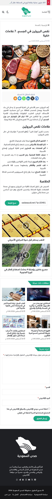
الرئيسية (45, 25)
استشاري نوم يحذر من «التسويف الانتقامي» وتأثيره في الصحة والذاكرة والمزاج (39, 305)
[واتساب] (16, 479)
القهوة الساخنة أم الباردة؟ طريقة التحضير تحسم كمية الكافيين (39, 333)
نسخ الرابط (12, 203)
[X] (32, 98)
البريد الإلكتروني (44, 398)
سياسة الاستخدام (26, 494)
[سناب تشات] (22, 479)
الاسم (47, 387)
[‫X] (32, 479)
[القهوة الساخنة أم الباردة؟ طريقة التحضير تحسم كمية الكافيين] (38, 321)
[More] (15, 98)
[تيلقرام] (19, 479)
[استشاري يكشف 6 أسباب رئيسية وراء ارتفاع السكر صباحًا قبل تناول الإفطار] (13, 321)
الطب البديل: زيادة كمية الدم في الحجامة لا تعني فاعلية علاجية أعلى (14, 305)
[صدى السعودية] (26, 12)
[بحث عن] (3, 13)
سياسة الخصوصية (41, 494)
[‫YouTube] (29, 479)
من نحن (8, 494)
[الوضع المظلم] (7, 13)
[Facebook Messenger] (19, 98)
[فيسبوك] (35, 479)
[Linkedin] (28, 98)
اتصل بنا (15, 494)
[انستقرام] (26, 479)
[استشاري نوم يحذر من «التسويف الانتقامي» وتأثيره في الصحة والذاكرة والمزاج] (38, 294)
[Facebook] (37, 98)
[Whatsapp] (24, 98)
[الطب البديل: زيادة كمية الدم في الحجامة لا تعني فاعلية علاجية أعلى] (13, 294)
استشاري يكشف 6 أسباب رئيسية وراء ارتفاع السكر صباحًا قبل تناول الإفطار (15, 333)
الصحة (37, 25)
